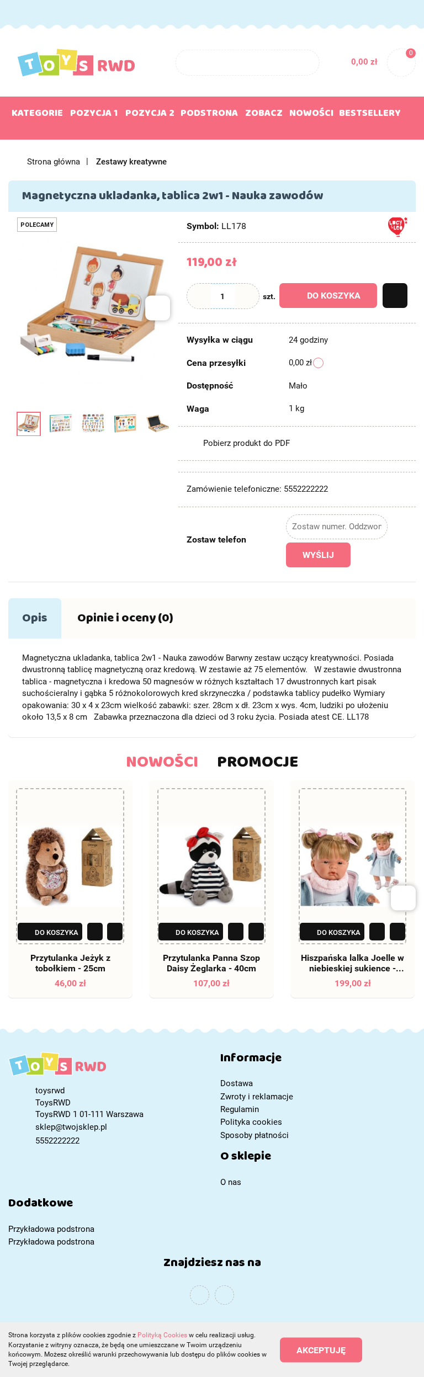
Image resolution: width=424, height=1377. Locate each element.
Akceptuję (321, 1349)
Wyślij (318, 555)
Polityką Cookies (162, 1335)
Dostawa (236, 1083)
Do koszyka (334, 295)
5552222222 (18, 12)
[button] (318, 1060)
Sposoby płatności (254, 1135)
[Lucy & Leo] (397, 227)
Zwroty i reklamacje (256, 1097)
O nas (230, 1182)
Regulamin (239, 1109)
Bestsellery (370, 115)
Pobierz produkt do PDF (246, 443)
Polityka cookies (251, 1122)
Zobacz (264, 115)
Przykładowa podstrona (51, 1229)
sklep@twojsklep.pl (71, 1127)
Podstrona (209, 115)
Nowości (311, 115)
